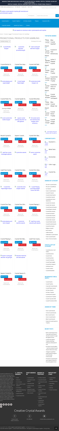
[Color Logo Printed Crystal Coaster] (46, 166)
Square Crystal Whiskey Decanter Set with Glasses (20, 135)
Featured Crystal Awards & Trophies (51, 322)
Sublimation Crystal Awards (52, 234)
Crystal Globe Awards (50, 215)
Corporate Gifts (45, 21)
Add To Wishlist (7, 75)
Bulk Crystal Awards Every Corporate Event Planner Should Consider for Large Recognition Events (51, 335)
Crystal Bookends (50, 253)
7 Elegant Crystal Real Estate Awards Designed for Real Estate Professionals (51, 354)
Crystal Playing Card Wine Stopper (6, 239)
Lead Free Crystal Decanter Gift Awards (35, 239)
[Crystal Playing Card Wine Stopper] (6, 229)
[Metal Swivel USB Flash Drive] (46, 151)
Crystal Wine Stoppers (51, 264)
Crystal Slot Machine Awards (20, 239)
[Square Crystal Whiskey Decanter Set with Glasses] (20, 125)
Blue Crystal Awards (50, 315)
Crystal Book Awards (50, 197)
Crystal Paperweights (50, 262)
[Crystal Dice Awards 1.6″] (35, 160)
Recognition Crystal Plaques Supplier (35, 428)
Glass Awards (30, 393)
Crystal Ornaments (50, 260)
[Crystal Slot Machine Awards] (20, 229)
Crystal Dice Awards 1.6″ (35, 170)
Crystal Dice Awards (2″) (20, 170)
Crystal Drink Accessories (41, 401)
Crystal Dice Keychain (20, 64)
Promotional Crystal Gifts (42, 382)
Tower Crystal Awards (50, 236)
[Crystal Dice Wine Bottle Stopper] (20, 194)
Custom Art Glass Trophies (42, 390)
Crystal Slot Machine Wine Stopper (35, 135)
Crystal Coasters (49, 268)
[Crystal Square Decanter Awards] (20, 263)
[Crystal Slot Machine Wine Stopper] (35, 125)
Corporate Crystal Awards (51, 286)
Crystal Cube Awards (50, 205)
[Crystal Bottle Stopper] (6, 54)
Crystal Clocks (49, 256)
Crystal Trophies (16, 21)
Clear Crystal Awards (50, 310)
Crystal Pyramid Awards (51, 224)
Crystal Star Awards (50, 226)
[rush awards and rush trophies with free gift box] (51, 133)
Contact (28, 25)
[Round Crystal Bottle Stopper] (6, 125)
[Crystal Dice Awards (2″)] (20, 160)
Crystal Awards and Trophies (42, 397)
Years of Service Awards (51, 238)
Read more (5, 67)
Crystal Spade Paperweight (20, 99)
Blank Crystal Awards (50, 319)
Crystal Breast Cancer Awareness (50, 200)
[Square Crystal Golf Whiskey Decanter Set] (6, 263)
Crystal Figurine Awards (51, 209)
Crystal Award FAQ (20, 395)
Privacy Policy (47, 428)
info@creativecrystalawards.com (7, 7)
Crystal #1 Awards (50, 193)
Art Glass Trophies (50, 292)
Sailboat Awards (49, 232)
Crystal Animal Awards (51, 195)
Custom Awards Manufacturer (19, 428)
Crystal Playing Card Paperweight (35, 204)
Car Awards (48, 188)
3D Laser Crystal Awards (51, 184)
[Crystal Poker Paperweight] (6, 89)
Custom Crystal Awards (30, 386)
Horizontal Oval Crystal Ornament (53, 157)
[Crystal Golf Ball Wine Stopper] (35, 54)
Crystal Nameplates (50, 270)
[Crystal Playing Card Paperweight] (35, 194)
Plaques (37, 21)
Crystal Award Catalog (52, 378)
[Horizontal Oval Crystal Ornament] (46, 158)
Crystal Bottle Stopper (6, 64)
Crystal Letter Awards (50, 219)
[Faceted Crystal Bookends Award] (46, 143)
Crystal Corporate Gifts (51, 298)
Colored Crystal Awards (51, 312)
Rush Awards (49, 230)
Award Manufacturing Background (21, 390)
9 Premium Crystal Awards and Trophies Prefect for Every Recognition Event (51, 360)
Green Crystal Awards (50, 317)
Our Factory (18, 387)
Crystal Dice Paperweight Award (6, 204)
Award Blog (51, 383)
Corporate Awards (6, 25)
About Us (18, 379)
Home (1, 34)
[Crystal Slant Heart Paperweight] (46, 173)
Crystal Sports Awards (51, 294)
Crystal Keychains (50, 258)
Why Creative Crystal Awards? (20, 384)
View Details (8, 70)
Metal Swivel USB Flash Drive (53, 149)
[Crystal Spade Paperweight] (20, 89)
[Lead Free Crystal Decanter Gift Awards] (35, 229)
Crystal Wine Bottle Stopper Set (35, 99)
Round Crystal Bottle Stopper (6, 135)
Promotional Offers (53, 381)
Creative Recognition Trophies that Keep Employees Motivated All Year (51, 342)
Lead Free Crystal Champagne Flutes (6, 170)
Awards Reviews (19, 393)
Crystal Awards (5, 21)
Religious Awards (49, 228)
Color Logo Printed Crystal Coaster (53, 164)
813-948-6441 (17, 7)
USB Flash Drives (49, 266)
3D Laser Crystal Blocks (51, 186)
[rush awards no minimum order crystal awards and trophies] (29, 30)
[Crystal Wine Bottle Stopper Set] (35, 89)
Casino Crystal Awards (51, 190)
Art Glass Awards (27, 21)
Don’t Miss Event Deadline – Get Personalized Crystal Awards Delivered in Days (51, 348)
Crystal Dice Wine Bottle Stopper (20, 204)
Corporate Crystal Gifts (42, 393)
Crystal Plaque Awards (51, 288)
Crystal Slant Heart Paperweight (53, 172)
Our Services (19, 382)
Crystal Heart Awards (50, 217)
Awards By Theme (18, 25)
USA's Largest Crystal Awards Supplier (16, 427)
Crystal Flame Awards (50, 211)
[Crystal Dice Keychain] (20, 54)
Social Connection (53, 389)
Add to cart (5, 102)
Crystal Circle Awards (50, 203)
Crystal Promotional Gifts (51, 300)
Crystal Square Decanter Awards (20, 273)
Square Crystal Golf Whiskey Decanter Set (6, 273)
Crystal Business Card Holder (50, 250)
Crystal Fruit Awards (50, 213)
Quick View (7, 74)
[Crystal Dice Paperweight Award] (6, 194)
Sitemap (51, 387)
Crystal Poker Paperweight (6, 99)
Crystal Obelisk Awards (51, 222)
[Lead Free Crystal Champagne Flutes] (6, 160)
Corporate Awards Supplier (6, 428)
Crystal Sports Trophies (51, 296)
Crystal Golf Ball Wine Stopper (35, 64)
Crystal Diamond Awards (51, 207)
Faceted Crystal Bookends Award (53, 142)
